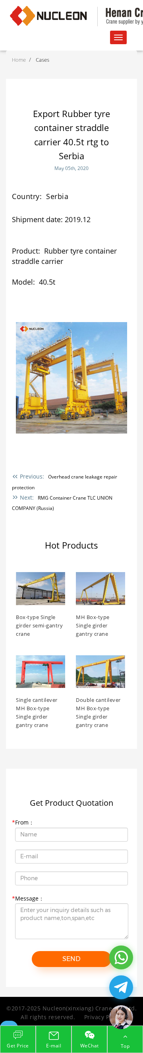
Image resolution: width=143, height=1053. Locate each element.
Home (19, 59)
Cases (42, 59)
